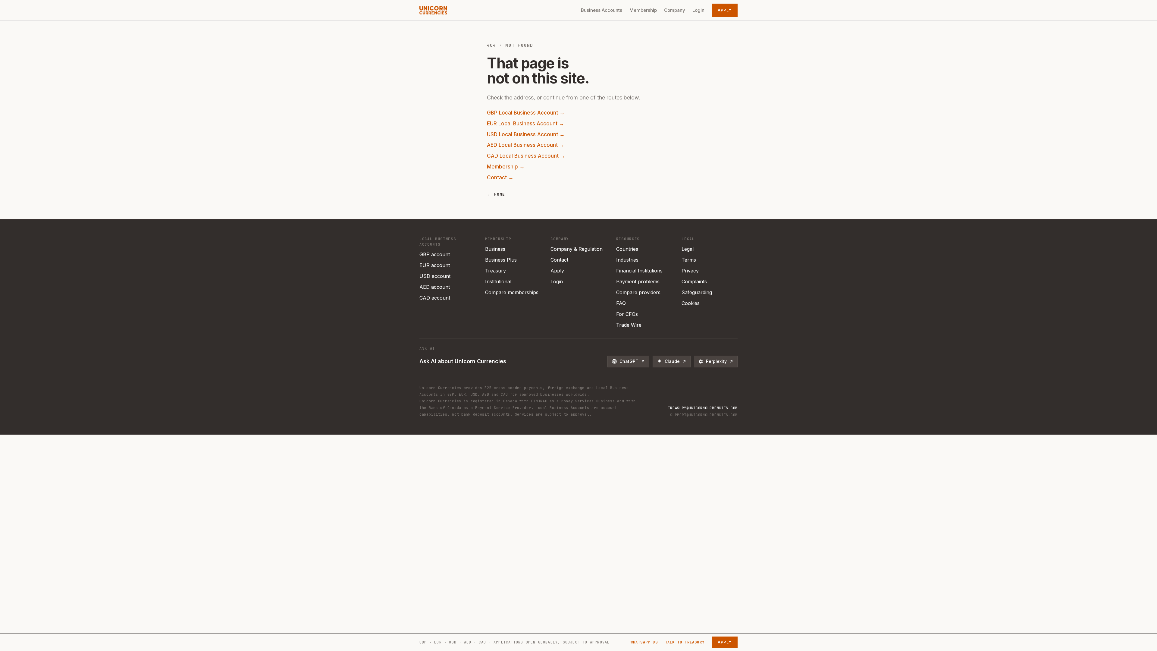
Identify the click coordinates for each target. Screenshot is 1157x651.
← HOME (496, 194)
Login (698, 10)
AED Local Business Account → (525, 145)
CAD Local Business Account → (526, 156)
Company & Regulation (576, 249)
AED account (434, 287)
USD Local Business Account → (526, 134)
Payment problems (638, 281)
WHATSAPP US (644, 642)
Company (674, 10)
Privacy (690, 271)
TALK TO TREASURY (684, 642)
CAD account (434, 298)
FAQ (621, 303)
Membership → (506, 167)
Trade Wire (628, 325)
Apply (725, 10)
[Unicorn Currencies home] (433, 10)
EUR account (434, 265)
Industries (627, 260)
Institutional (498, 281)
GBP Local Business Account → (526, 113)
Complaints (694, 281)
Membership (643, 10)
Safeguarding (697, 292)
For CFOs (627, 314)
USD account (434, 276)
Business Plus (501, 260)
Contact (559, 260)
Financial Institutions (639, 271)
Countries (627, 249)
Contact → (500, 178)
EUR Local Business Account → (525, 124)
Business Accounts (601, 10)
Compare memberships (511, 292)
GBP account (434, 254)
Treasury (495, 271)
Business (495, 249)
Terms (689, 260)
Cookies (691, 303)
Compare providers (638, 292)
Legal (688, 249)
